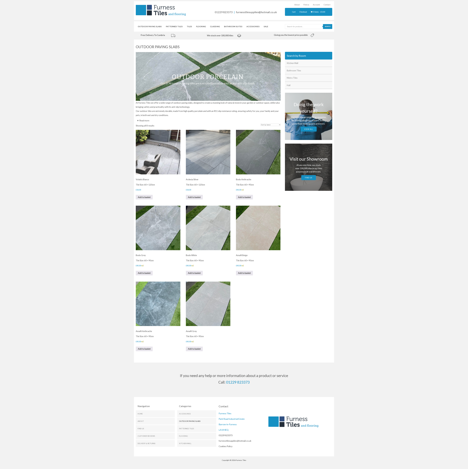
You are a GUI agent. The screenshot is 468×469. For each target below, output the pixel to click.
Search (327, 26)
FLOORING (201, 26)
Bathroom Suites (233, 26)
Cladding (215, 26)
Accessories (253, 26)
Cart (294, 12)
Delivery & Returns (146, 443)
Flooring (183, 436)
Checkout (303, 12)
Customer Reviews (146, 436)
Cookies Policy (225, 446)
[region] (168, 35)
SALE (266, 26)
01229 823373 (224, 12)
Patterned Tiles (174, 26)
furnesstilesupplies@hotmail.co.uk (256, 12)
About (297, 4)
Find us (306, 4)
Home (140, 414)
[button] (208, 76)
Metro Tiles (292, 78)
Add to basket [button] (144, 197)
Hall (288, 85)
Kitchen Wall (292, 63)
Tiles (189, 26)
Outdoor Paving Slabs (150, 26)
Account (316, 4)
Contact (327, 4)
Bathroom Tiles (294, 70)
